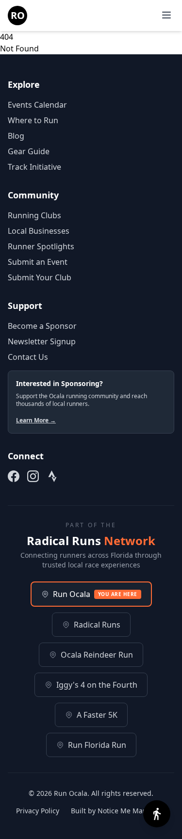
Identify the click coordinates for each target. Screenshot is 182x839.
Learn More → (36, 420)
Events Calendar (37, 104)
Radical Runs (97, 624)
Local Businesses (38, 231)
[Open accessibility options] (156, 813)
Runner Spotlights (41, 246)
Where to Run (33, 120)
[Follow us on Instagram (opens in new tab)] (33, 476)
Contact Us (28, 357)
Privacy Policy (37, 810)
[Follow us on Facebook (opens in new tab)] (13, 476)
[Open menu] (166, 15)
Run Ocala (95, 594)
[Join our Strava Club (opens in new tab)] (52, 476)
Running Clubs (34, 215)
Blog (16, 135)
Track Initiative (34, 166)
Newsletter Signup (42, 341)
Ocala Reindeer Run (97, 654)
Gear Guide (29, 151)
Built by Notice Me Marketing (118, 810)
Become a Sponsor (42, 326)
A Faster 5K (97, 715)
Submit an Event (37, 262)
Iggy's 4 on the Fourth (96, 684)
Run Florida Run (97, 745)
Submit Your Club (39, 277)
